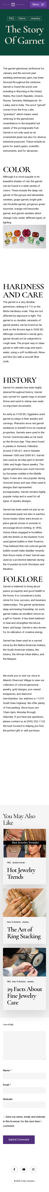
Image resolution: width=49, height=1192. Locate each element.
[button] (38, 4)
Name (7, 1070)
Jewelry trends (18, 862)
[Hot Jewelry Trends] (24, 856)
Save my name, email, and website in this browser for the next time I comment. (24, 1121)
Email (7, 1085)
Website (8, 1099)
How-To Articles (14, 922)
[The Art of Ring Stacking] (24, 916)
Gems (22, 18)
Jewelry (35, 18)
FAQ (11, 18)
